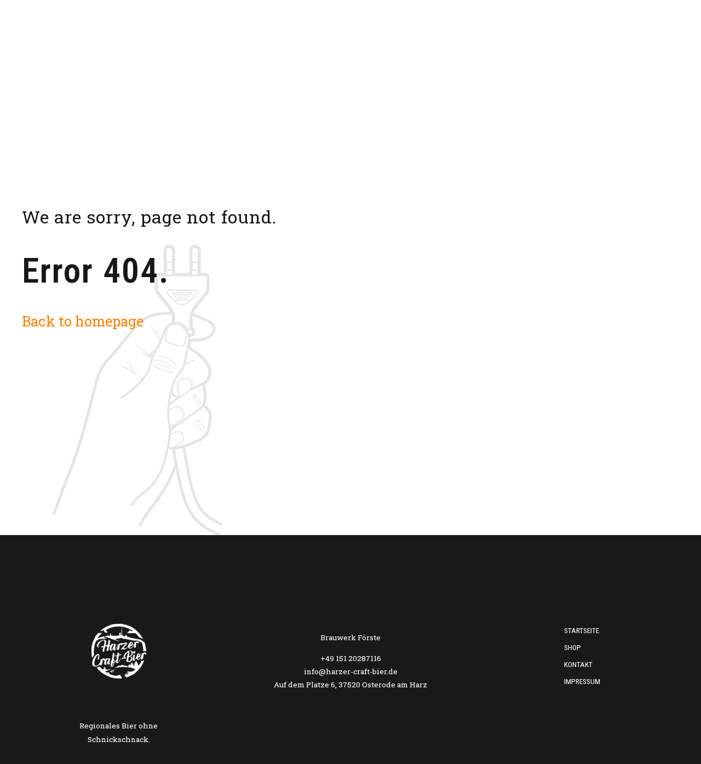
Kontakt (613, 41)
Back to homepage (82, 321)
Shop (561, 41)
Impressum (582, 681)
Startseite (446, 41)
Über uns (508, 41)
